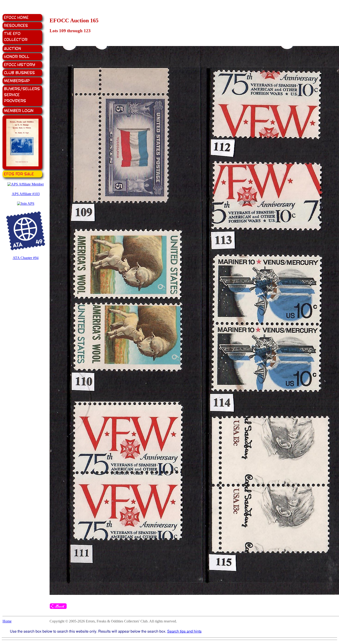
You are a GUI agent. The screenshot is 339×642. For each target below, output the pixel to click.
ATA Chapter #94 (26, 258)
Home (7, 621)
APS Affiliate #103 (26, 194)
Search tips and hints (184, 631)
